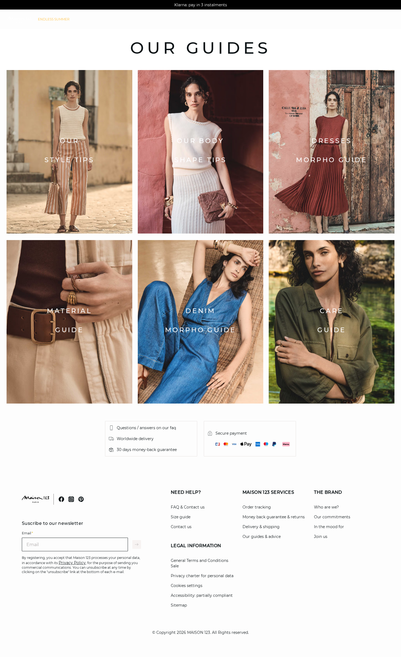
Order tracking (257, 507)
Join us (320, 536)
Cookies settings (186, 585)
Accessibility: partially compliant (202, 595)
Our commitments (332, 516)
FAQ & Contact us (188, 507)
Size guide (180, 516)
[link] (54, 19)
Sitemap (179, 605)
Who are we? (326, 507)
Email (27, 533)
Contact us (181, 526)
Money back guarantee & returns (274, 516)
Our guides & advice (262, 536)
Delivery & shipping (261, 526)
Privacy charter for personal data (202, 575)
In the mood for (329, 526)
